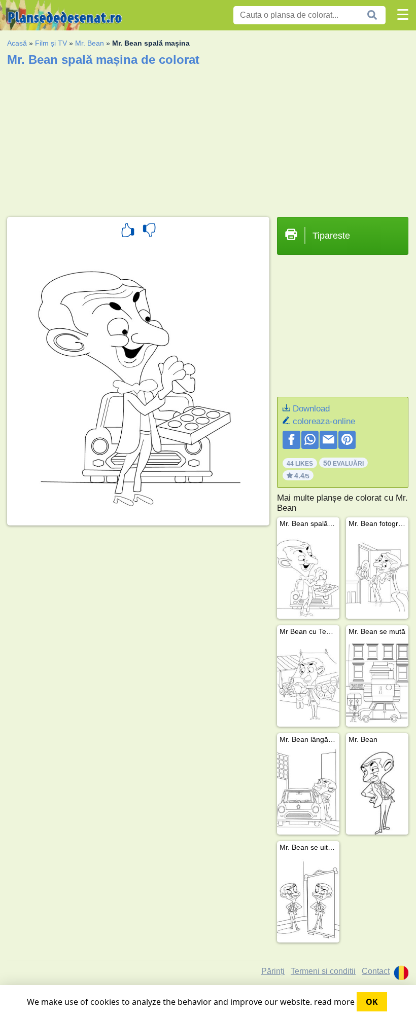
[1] (127, 231)
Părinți (273, 971)
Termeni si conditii (323, 971)
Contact (376, 971)
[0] (149, 231)
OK (372, 1001)
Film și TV (51, 43)
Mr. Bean (89, 43)
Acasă (17, 43)
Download (311, 408)
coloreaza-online (324, 421)
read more (334, 1001)
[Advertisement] (207, 138)
